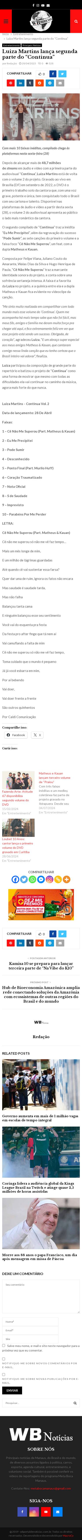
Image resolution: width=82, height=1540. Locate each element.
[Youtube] (46, 1512)
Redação (12, 63)
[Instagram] (49, 879)
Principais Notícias (32, 45)
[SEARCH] (75, 1403)
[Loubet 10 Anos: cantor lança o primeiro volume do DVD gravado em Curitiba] (18, 828)
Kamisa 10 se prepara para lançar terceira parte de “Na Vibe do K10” (41, 965)
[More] (66, 879)
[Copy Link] (58, 879)
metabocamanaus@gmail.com (51, 1488)
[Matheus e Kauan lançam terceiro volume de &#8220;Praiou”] (57, 793)
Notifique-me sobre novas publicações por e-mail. (40, 1380)
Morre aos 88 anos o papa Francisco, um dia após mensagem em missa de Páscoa (39, 1257)
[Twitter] (24, 879)
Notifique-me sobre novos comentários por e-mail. (39, 1365)
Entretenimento (11, 45)
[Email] (58, 1512)
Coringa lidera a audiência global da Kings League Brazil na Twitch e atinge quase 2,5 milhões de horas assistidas (38, 1187)
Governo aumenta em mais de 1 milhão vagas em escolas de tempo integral (40, 1118)
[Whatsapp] (32, 879)
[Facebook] (15, 879)
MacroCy (68, 1535)
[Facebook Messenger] (41, 879)
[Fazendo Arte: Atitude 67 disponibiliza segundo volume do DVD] (18, 780)
